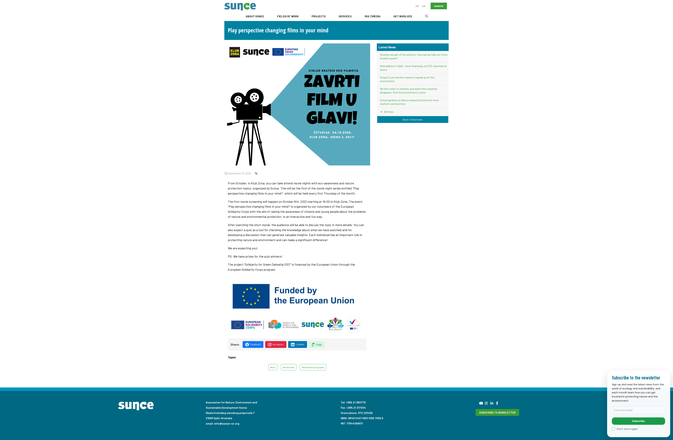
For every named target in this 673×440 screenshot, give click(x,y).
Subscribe (638, 420)
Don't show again (627, 429)
